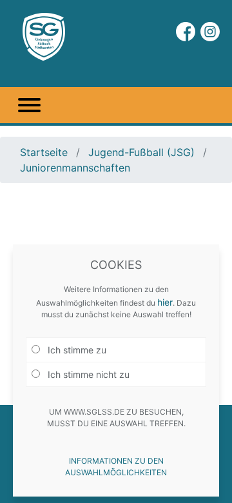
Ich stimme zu (75, 349)
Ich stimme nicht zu (87, 374)
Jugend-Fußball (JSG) (141, 152)
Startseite (45, 152)
